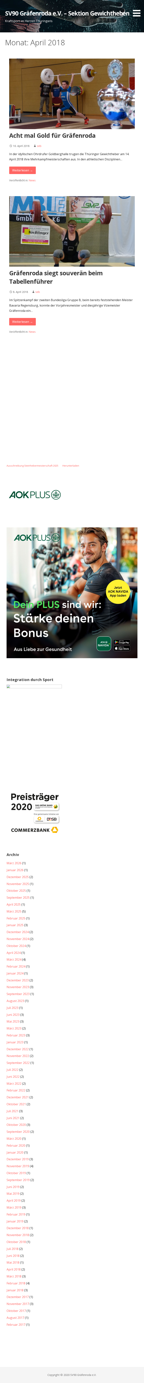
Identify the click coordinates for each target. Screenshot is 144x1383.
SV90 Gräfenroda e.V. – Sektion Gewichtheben (67, 13)
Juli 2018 (12, 1249)
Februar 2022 (16, 1090)
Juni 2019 (13, 1187)
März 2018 (14, 1276)
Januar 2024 (15, 973)
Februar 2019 (16, 1214)
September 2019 (18, 1180)
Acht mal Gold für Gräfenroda (52, 135)
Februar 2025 (16, 918)
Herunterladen (70, 465)
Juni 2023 (13, 1015)
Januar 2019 (15, 1221)
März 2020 (14, 1139)
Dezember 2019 (18, 1159)
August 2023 (15, 1001)
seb (39, 146)
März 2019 (14, 1207)
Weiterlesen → (22, 170)
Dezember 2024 (18, 932)
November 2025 (18, 884)
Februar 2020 (16, 1145)
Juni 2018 (13, 1256)
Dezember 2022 (18, 1049)
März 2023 (14, 1028)
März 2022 (14, 1084)
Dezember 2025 (18, 877)
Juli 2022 (12, 1070)
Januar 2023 (15, 1042)
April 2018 (14, 1269)
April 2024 (14, 953)
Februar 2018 (16, 1283)
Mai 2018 (13, 1262)
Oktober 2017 (16, 1311)
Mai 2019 (13, 1194)
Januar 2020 (15, 1152)
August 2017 (15, 1318)
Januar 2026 (15, 870)
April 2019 (14, 1200)
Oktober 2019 (16, 1173)
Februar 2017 (16, 1325)
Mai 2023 (13, 1021)
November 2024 (18, 939)
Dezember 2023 (18, 980)
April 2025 (14, 904)
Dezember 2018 (18, 1228)
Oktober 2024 (16, 946)
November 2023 (18, 987)
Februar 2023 (16, 1035)
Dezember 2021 (18, 1097)
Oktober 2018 (16, 1242)
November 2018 (18, 1235)
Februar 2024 (16, 966)
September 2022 (18, 1063)
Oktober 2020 (16, 1125)
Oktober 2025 (16, 891)
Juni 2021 (13, 1118)
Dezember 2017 (18, 1297)
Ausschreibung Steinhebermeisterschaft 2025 (32, 465)
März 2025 (14, 911)
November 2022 (18, 1056)
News (32, 180)
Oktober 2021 (16, 1104)
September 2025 (18, 897)
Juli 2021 (12, 1111)
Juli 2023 (12, 1008)
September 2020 (18, 1132)
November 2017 (18, 1304)
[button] (138, 9)
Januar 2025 (15, 925)
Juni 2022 (13, 1077)
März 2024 (14, 959)
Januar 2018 (15, 1290)
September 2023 (18, 994)
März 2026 (14, 863)
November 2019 (18, 1166)
